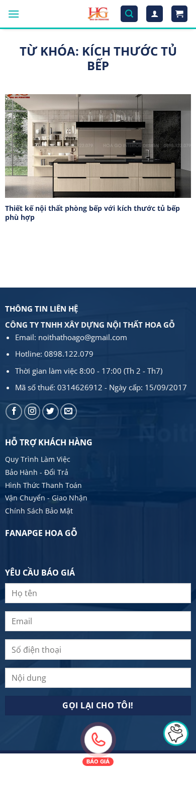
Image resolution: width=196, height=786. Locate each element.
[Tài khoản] (154, 14)
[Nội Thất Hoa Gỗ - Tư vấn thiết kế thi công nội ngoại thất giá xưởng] (98, 14)
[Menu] (14, 14)
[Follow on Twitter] (50, 411)
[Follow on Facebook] (14, 411)
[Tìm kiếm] (129, 14)
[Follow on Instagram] (32, 411)
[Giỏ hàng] (179, 14)
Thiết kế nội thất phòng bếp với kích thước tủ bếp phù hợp (92, 212)
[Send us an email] (68, 411)
